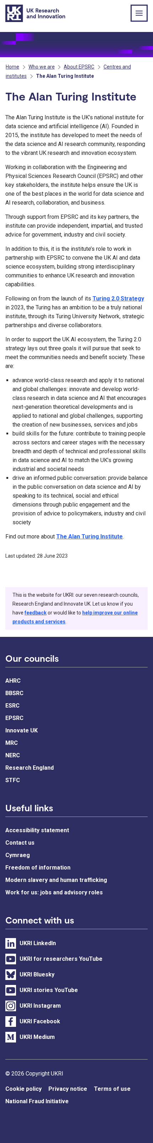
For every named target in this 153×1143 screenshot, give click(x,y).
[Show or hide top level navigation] (139, 13)
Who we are (41, 67)
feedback (36, 613)
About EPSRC (79, 67)
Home (12, 67)
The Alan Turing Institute (89, 536)
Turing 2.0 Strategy (118, 298)
